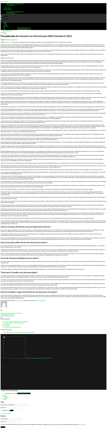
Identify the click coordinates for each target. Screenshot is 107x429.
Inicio (4, 23)
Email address (4, 419)
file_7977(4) (6, 325)
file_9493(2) (6, 324)
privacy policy (82, 424)
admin (5, 332)
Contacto (6, 26)
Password (3, 407)
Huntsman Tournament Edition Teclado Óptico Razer (21, 332)
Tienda (5, 25)
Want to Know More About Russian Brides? (11, 313)
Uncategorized (3, 32)
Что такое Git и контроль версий (12, 327)
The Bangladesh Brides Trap (8, 314)
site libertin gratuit (7, 42)
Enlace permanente (40, 300)
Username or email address (8, 404)
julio (16, 39)
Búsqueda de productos (11, 28)
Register (3, 427)
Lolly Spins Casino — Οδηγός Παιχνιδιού (13, 322)
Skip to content (4, 1)
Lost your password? (6, 413)
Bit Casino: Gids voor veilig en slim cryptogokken (15, 321)
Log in (11, 410)
